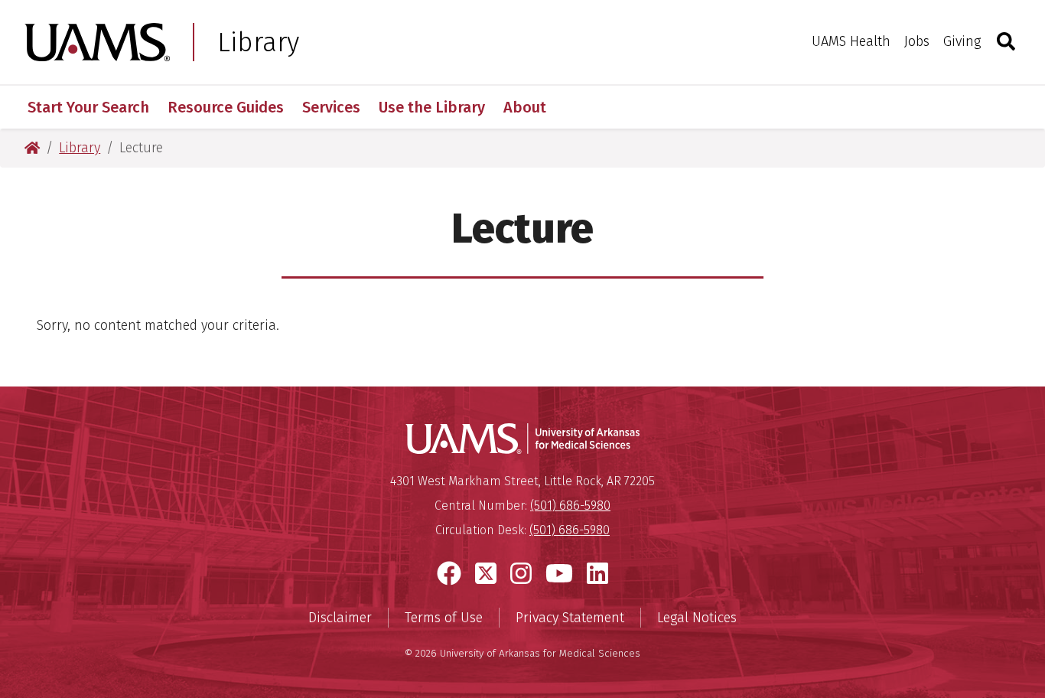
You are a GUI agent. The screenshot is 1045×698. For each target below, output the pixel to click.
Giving (962, 41)
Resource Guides (226, 107)
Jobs (916, 41)
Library (258, 42)
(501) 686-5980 (570, 505)
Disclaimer (340, 617)
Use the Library (432, 107)
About (524, 107)
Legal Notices (697, 617)
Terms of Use (444, 617)
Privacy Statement (570, 617)
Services (331, 107)
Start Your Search (88, 107)
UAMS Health (851, 41)
